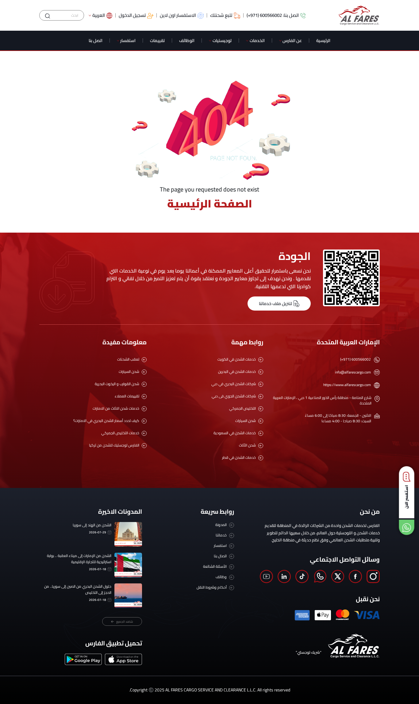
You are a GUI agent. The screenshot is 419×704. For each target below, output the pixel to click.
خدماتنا (221, 535)
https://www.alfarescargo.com (347, 385)
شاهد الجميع (124, 622)
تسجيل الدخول (132, 15)
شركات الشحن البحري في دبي (233, 384)
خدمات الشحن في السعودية (234, 433)
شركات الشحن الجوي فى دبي (234, 396)
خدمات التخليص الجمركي (120, 433)
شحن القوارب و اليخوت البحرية (117, 384)
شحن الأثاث (247, 445)
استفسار (128, 40)
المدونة (221, 525)
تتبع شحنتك (221, 15)
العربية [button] (98, 15)
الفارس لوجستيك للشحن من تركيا (114, 445)
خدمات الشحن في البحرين (237, 371)
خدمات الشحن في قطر (239, 457)
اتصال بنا (220, 556)
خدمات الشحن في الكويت (236, 359)
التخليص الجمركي (242, 408)
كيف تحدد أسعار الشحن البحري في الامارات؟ (106, 421)
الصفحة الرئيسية (209, 203)
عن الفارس (292, 40)
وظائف (221, 577)
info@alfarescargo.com (353, 372)
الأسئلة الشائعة (215, 566)
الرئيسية (323, 40)
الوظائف (186, 40)
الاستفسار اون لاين (178, 15)
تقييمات (157, 40)
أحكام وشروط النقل (212, 587)
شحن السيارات (245, 421)
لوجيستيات (222, 40)
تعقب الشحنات (128, 359)
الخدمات (257, 40)
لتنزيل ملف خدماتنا (275, 304)
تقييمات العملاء (127, 396)
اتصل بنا (95, 40)
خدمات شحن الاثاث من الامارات (116, 408)
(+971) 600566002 (355, 359)
